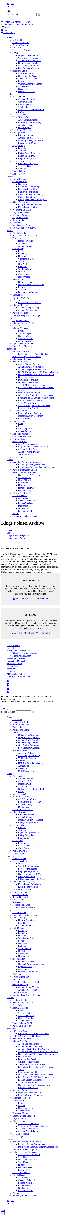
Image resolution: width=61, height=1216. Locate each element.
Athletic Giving (25, 125)
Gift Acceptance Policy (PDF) (31, 109)
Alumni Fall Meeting (27, 310)
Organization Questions (28, 55)
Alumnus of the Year (21, 359)
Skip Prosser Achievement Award (33, 446)
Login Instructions (20, 320)
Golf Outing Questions (28, 65)
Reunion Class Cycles (28, 163)
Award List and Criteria (28, 364)
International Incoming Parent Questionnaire (38, 467)
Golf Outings (18, 248)
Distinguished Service (28, 379)
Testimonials (23, 150)
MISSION (17, 40)
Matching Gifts (25, 104)
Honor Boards (18, 421)
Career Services (19, 181)
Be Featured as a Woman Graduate (33, 354)
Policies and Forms (21, 50)
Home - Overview (26, 241)
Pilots (20, 423)
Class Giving (18, 161)
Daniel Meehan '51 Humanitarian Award (36, 374)
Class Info (17, 325)
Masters (21, 426)
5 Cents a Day (24, 166)
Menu (6, 27)
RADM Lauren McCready (30, 400)
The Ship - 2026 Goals (22, 130)
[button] (30, 709)
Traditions (11, 349)
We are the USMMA (21, 210)
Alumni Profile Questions (29, 60)
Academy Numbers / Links (24, 516)
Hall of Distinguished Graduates (26, 356)
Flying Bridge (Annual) (28, 143)
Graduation (17, 295)
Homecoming (18, 238)
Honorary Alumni (20, 434)
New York (22, 264)
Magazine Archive (20, 454)
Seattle (21, 261)
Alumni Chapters (20, 328)
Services (10, 176)
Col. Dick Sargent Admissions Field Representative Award (34, 406)
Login (9, 6)
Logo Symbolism (26, 158)
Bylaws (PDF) (24, 490)
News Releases (19, 179)
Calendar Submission (27, 500)
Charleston (23, 274)
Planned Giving (19, 171)
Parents (10, 459)
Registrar (22, 81)
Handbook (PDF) (26, 488)
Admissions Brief (26, 341)
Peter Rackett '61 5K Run (29, 302)
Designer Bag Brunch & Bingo (26, 315)
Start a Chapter (24, 333)
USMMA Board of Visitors (30, 84)
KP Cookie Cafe (25, 511)
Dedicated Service (26, 377)
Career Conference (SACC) (30, 194)
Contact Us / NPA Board (29, 475)
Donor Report (24, 127)
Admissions (23, 86)
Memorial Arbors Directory (30, 413)
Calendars (22, 89)
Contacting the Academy (29, 76)
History (21, 485)
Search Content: (14, 14)
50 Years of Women (21, 351)
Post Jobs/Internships (27, 189)
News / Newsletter (26, 480)
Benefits (22, 148)
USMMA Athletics (26, 91)
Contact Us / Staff (20, 42)
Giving (10, 94)
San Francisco (24, 269)
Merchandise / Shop (21, 225)
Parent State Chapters (22, 346)
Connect (10, 318)
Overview (22, 184)
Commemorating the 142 (23, 436)
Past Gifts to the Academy (29, 122)
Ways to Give (18, 96)
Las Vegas (22, 251)
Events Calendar (19, 495)
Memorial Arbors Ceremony (30, 416)
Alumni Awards (25, 246)
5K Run (16, 300)
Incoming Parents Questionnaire (26, 462)
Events (10, 230)
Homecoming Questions (29, 63)
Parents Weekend (20, 313)
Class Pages (23, 168)
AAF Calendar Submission (24, 235)
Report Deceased (20, 217)
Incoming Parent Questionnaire (32, 464)
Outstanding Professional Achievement (35, 395)
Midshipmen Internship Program (32, 199)
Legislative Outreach (21, 212)
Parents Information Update (24, 470)
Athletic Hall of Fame (28, 449)
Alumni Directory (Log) (23, 323)
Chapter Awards (25, 338)
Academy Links (19, 71)
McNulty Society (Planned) (30, 140)
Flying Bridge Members (29, 153)
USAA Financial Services (24, 228)
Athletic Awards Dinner (28, 452)
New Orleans (24, 277)
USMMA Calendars (21, 493)
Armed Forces (24, 431)
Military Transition (26, 197)
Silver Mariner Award (28, 403)
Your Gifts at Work (21, 117)
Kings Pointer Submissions (30, 204)
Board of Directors (20, 45)
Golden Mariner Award (28, 382)
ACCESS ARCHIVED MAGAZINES (32, 633)
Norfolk (21, 271)
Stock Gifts (23, 107)
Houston (22, 256)
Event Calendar (19, 233)
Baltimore (22, 266)
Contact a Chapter (26, 336)
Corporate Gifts (25, 102)
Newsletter (17, 222)
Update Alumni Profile (22, 343)
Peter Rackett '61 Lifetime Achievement (36, 398)
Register (10, 3)
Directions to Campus (28, 292)
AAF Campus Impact (27, 120)
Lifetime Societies (26, 135)
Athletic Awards (19, 441)
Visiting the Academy (27, 78)
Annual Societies (25, 138)
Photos (15, 513)
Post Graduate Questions (29, 68)
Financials (17, 47)
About (9, 37)
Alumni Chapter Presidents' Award (33, 369)
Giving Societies (19, 132)
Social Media (18, 220)
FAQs (15, 53)
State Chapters (24, 477)
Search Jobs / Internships (29, 186)
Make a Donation (20, 114)
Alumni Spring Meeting (28, 307)
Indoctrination (18, 279)
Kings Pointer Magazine (23, 202)
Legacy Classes (25, 287)
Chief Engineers (25, 428)
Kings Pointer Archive (28, 207)
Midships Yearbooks (21, 418)
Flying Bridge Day (26, 156)
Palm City (22, 253)
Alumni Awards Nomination (31, 367)
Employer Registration (28, 192)
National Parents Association (31, 284)
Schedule (22, 243)
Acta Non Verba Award (28, 444)
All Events (23, 498)
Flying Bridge (18, 145)
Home (9, 530)
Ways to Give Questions (29, 58)
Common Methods (26, 99)
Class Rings (17, 457)
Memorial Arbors (20, 215)
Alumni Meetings (20, 305)
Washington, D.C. (26, 259)
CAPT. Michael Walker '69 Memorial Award (38, 372)
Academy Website (26, 73)
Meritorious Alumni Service (30, 392)
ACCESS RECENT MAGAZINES (31, 598)
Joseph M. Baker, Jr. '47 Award (32, 385)
